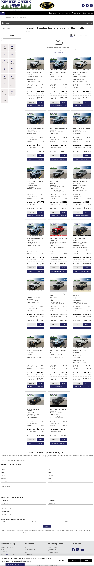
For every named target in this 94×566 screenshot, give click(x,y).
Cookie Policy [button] (51, 559)
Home (2, 17)
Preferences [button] (29, 561)
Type (2, 467)
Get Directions (5, 551)
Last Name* (51, 500)
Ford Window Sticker (35, 105)
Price (49, 478)
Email (66, 521)
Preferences (61, 560)
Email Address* (5, 506)
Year (49, 467)
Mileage (3, 478)
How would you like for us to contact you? (13, 519)
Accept (86, 560)
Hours (15, 554)
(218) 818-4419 (8, 554)
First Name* (4, 500)
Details (31, 102)
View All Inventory (59, 52)
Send (47, 526)
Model (50, 472)
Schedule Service (53, 552)
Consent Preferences (15, 564)
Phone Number (5, 511)
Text (35, 521)
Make (2, 472)
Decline (73, 560)
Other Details (5, 484)
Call (4, 521)
